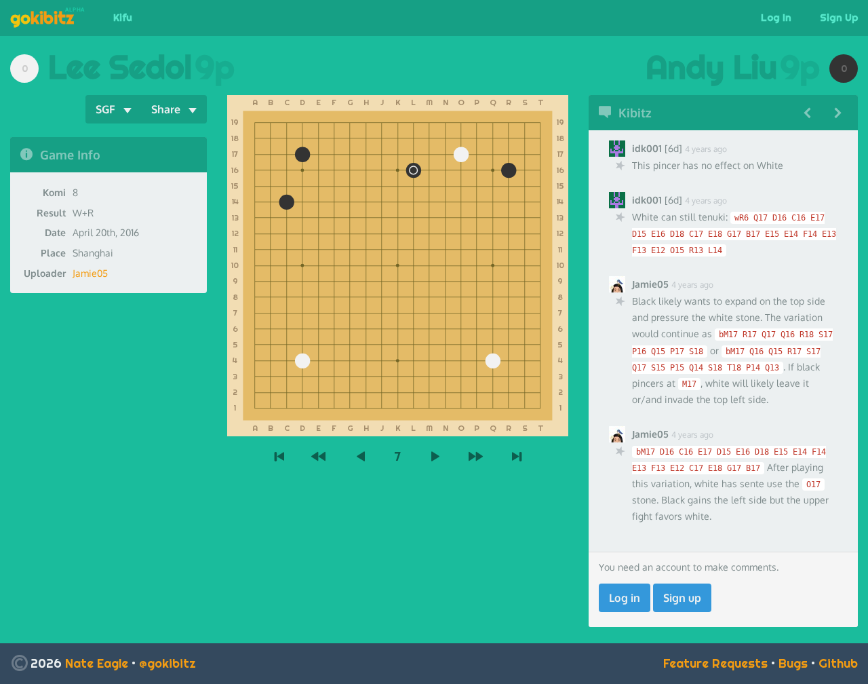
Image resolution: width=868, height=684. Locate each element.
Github (838, 663)
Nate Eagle (96, 663)
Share (165, 109)
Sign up (682, 598)
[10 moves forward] (476, 456)
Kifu (122, 18)
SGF (105, 109)
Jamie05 (90, 273)
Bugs (793, 663)
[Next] (435, 456)
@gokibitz (167, 663)
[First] (279, 456)
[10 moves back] (320, 456)
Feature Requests (715, 663)
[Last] (516, 456)
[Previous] (360, 456)
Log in (624, 598)
